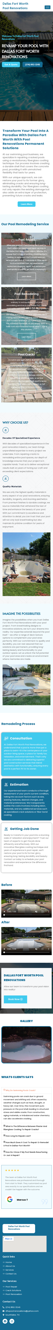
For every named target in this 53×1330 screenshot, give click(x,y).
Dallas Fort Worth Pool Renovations (15, 5)
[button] (4, 1045)
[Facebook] (5, 1321)
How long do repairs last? (18, 1136)
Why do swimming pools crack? (21, 1090)
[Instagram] (11, 1321)
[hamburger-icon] (47, 7)
